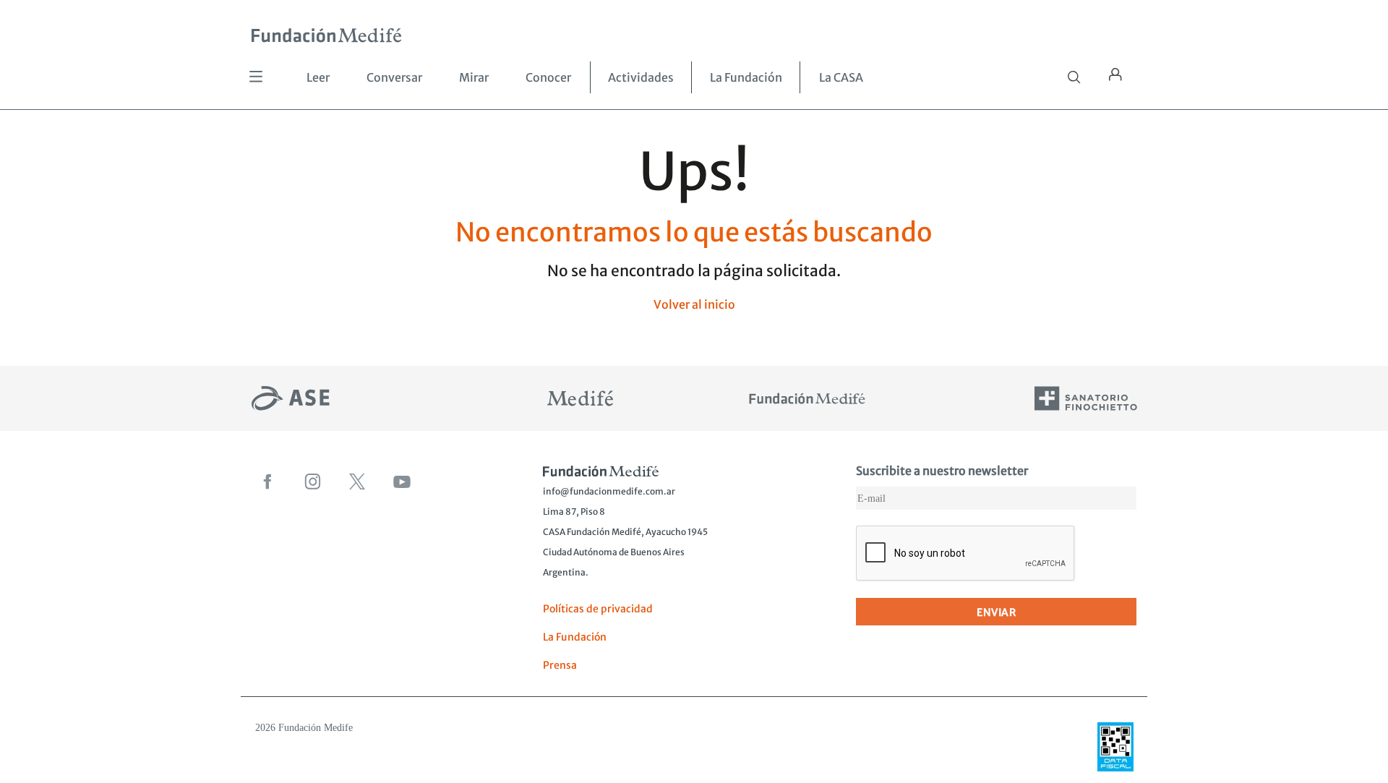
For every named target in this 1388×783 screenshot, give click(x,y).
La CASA (841, 77)
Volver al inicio (694, 304)
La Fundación (746, 77)
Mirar (474, 77)
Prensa (560, 665)
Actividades (641, 77)
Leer (318, 77)
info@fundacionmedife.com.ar (609, 491)
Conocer (548, 77)
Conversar (394, 77)
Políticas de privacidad (598, 608)
